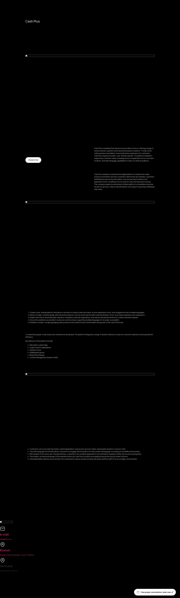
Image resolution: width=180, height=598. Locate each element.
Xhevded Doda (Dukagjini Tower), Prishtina (17, 555)
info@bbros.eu (5, 539)
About (11, 495)
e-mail (4, 534)
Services (16, 476)
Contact (16, 513)
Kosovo (5, 550)
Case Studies (23, 504)
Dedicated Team (28, 485)
